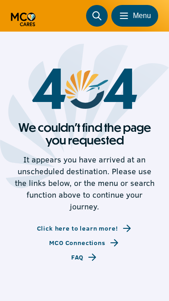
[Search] (97, 16)
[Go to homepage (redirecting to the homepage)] (23, 15)
